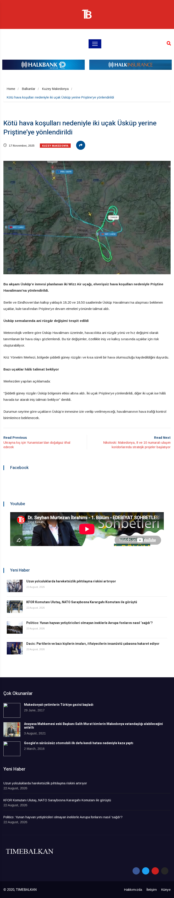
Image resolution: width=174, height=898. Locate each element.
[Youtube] (155, 871)
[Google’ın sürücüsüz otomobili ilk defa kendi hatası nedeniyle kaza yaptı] (11, 748)
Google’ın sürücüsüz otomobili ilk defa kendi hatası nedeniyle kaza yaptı (78, 743)
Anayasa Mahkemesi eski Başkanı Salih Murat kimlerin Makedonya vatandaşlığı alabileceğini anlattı (93, 726)
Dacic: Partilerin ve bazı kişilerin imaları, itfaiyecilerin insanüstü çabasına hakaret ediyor (93, 643)
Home (11, 89)
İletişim (151, 889)
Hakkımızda (133, 889)
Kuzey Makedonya (55, 89)
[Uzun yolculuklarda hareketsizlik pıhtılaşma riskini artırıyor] (15, 586)
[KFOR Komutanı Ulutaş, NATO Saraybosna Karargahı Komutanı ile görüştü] (15, 606)
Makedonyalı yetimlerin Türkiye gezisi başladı (58, 704)
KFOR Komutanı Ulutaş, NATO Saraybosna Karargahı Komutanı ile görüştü (81, 602)
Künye (166, 889)
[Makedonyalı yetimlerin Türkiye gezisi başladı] (11, 710)
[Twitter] (145, 871)
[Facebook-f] (136, 871)
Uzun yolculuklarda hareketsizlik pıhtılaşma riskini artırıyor (71, 581)
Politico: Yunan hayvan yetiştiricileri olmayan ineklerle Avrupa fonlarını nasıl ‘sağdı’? (89, 623)
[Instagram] (164, 871)
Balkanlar (28, 89)
